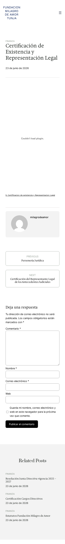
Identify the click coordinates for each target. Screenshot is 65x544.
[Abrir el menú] (60, 13)
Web (8, 393)
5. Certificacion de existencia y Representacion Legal (30, 195)
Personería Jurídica (32, 260)
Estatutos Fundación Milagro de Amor (28, 515)
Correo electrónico (17, 381)
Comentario (13, 328)
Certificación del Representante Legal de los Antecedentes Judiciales (32, 280)
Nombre (11, 368)
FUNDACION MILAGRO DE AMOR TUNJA (11, 13)
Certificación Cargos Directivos (24, 498)
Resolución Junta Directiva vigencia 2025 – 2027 (31, 480)
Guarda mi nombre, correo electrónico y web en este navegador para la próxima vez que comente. (33, 411)
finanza (10, 41)
